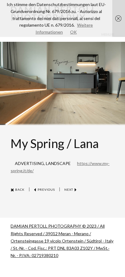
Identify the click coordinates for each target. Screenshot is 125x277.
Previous (46, 189)
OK (73, 32)
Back (19, 189)
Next (69, 189)
